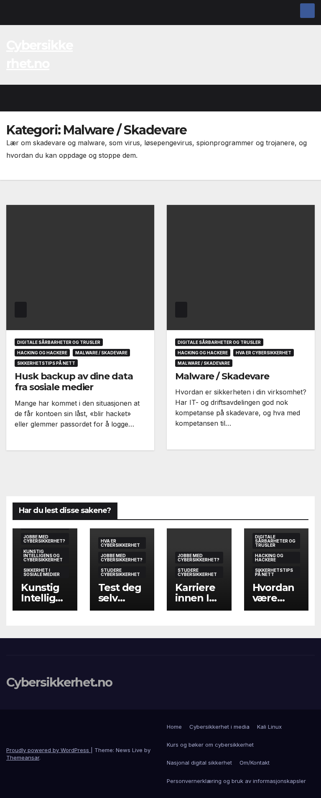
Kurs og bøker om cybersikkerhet (210, 744)
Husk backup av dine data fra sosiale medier (74, 382)
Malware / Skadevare (101, 352)
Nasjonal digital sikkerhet (199, 762)
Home (174, 726)
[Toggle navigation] (307, 98)
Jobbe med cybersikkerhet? (44, 538)
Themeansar (22, 757)
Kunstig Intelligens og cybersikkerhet (43, 555)
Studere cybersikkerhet (120, 572)
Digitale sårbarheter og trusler (58, 342)
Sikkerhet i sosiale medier (41, 572)
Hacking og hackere (42, 352)
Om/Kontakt (254, 762)
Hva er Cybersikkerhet (263, 352)
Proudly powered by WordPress (48, 750)
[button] (290, 98)
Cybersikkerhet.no (59, 682)
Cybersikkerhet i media (219, 726)
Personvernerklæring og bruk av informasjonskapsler (236, 781)
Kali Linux (269, 726)
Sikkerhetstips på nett (46, 363)
